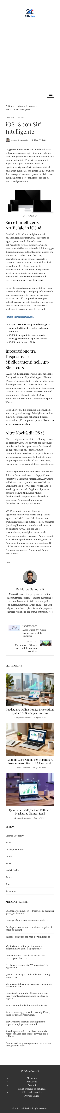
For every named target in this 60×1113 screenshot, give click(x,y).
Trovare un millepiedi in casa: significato (26, 1005)
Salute (9, 877)
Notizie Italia (12, 870)
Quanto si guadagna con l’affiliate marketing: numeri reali (30, 811)
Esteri (8, 842)
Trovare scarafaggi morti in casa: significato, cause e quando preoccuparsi (28, 1013)
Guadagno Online (14, 849)
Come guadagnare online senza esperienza (27, 920)
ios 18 (10, 563)
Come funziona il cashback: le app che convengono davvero (25, 956)
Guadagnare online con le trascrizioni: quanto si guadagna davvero (30, 711)
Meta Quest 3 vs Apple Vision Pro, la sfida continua (34, 631)
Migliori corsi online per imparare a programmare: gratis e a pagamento (30, 761)
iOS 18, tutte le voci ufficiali (22, 342)
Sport (8, 884)
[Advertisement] (30, 52)
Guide (9, 856)
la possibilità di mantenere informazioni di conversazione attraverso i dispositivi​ (26, 276)
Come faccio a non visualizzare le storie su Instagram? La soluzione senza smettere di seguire (27, 996)
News (8, 863)
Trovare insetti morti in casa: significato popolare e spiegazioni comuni (25, 1023)
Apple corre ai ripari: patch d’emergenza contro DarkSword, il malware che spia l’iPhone (29, 328)
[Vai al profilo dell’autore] (30, 577)
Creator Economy (15, 117)
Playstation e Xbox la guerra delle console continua (26, 646)
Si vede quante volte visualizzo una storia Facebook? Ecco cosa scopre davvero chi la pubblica (27, 1034)
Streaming (11, 891)
